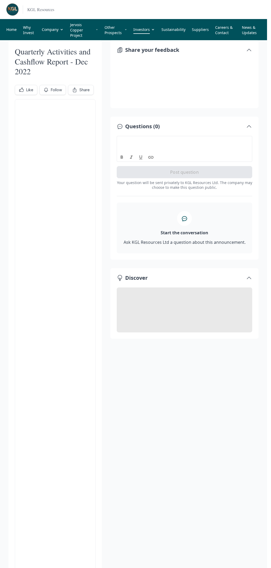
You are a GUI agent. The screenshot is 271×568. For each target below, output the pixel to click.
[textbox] (184, 141)
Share (84, 90)
